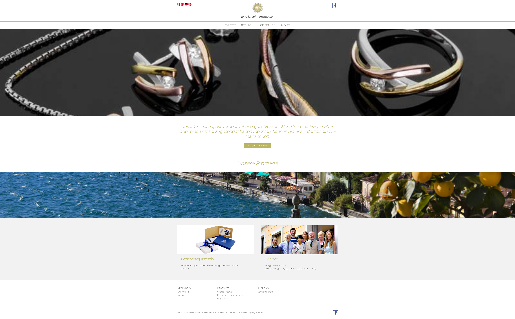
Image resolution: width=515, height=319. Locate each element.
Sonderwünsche (265, 292)
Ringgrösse (222, 298)
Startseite (230, 25)
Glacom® (259, 313)
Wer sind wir (183, 292)
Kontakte (285, 25)
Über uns (246, 25)
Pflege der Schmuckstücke (230, 295)
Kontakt (180, 295)
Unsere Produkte (266, 25)
